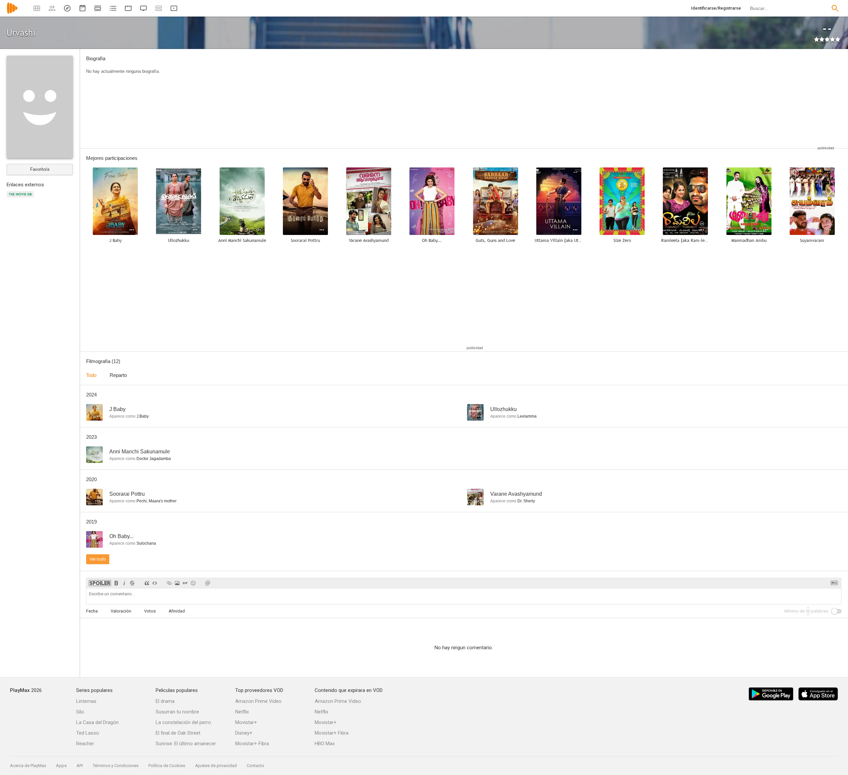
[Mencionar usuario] (208, 583)
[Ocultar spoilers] (99, 583)
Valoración (121, 611)
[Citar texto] (147, 583)
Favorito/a (39, 169)
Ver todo (97, 559)
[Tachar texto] (132, 583)
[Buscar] (835, 8)
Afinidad (177, 611)
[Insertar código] (155, 583)
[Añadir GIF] (185, 583)
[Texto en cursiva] (124, 583)
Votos (150, 611)
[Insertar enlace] (169, 583)
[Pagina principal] (12, 12)
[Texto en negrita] (116, 583)
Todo (91, 375)
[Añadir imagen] (177, 583)
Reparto (118, 375)
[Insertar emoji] (193, 583)
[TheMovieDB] (21, 198)
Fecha (92, 611)
